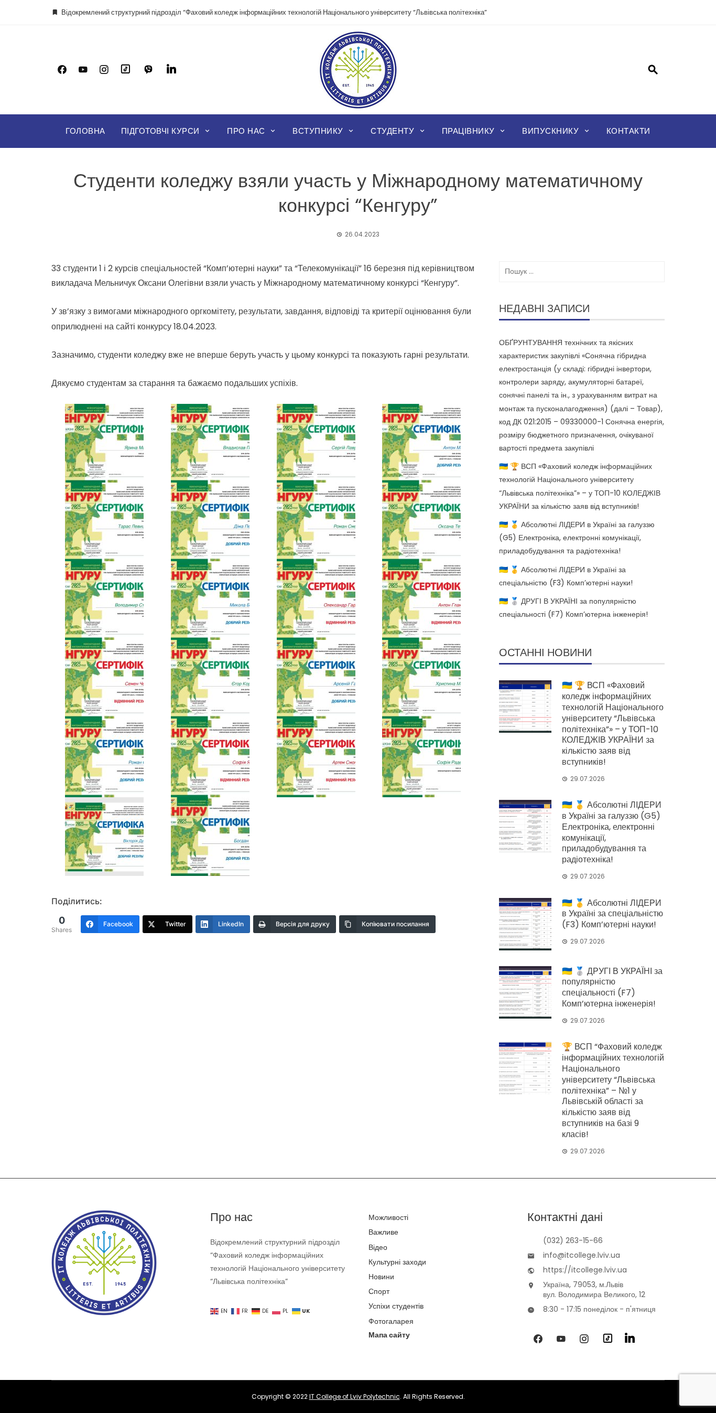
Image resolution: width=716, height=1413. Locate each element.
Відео (377, 1247)
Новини (381, 1276)
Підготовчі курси (160, 130)
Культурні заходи (397, 1262)
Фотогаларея (391, 1321)
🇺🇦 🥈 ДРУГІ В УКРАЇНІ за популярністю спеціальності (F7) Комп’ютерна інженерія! (612, 987)
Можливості (388, 1217)
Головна (85, 130)
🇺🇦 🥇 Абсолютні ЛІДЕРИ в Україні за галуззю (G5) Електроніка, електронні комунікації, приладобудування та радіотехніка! (577, 537)
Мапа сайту (389, 1335)
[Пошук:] (582, 271)
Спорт (378, 1291)
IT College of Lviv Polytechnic (354, 1396)
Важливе (383, 1232)
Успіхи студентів (396, 1306)
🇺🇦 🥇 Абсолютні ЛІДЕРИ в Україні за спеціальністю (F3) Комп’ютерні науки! (612, 914)
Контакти (628, 130)
